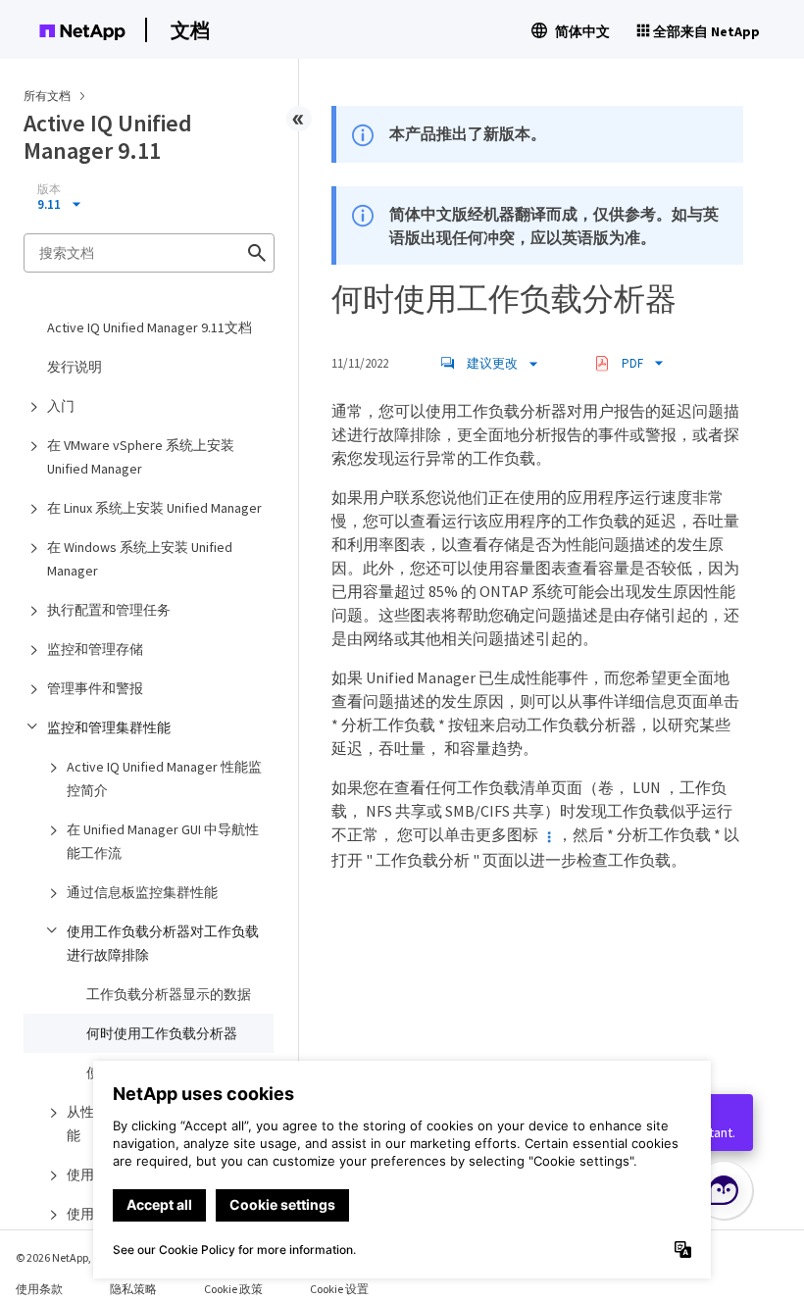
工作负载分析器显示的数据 (168, 994)
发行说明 (74, 366)
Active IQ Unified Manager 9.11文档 (149, 327)
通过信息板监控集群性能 (142, 892)
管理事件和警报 (95, 688)
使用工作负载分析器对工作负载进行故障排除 (163, 943)
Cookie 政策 (233, 1288)
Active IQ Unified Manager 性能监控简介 (164, 778)
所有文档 (47, 95)
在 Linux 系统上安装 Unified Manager (154, 508)
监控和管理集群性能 (109, 727)
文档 (190, 30)
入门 (61, 406)
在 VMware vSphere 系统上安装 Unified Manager (140, 456)
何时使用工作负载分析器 (161, 1033)
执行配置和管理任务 (109, 610)
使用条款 (39, 1288)
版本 (49, 189)
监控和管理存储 (95, 649)
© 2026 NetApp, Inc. (64, 1257)
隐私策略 (133, 1288)
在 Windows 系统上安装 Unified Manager (139, 558)
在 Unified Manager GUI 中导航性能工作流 (163, 841)
